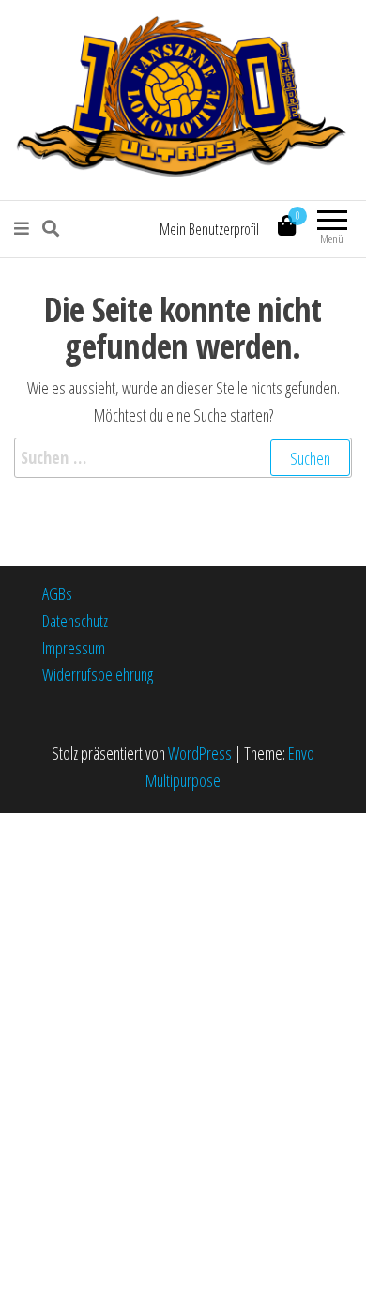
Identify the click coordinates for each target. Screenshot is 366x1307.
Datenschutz (75, 620)
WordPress (200, 753)
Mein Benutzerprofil (209, 229)
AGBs (57, 593)
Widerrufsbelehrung (97, 674)
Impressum (73, 648)
